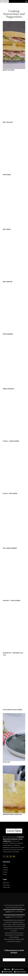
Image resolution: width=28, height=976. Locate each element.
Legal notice (6, 882)
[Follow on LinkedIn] (7, 856)
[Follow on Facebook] (4, 856)
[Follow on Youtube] (14, 856)
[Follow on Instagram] (10, 856)
